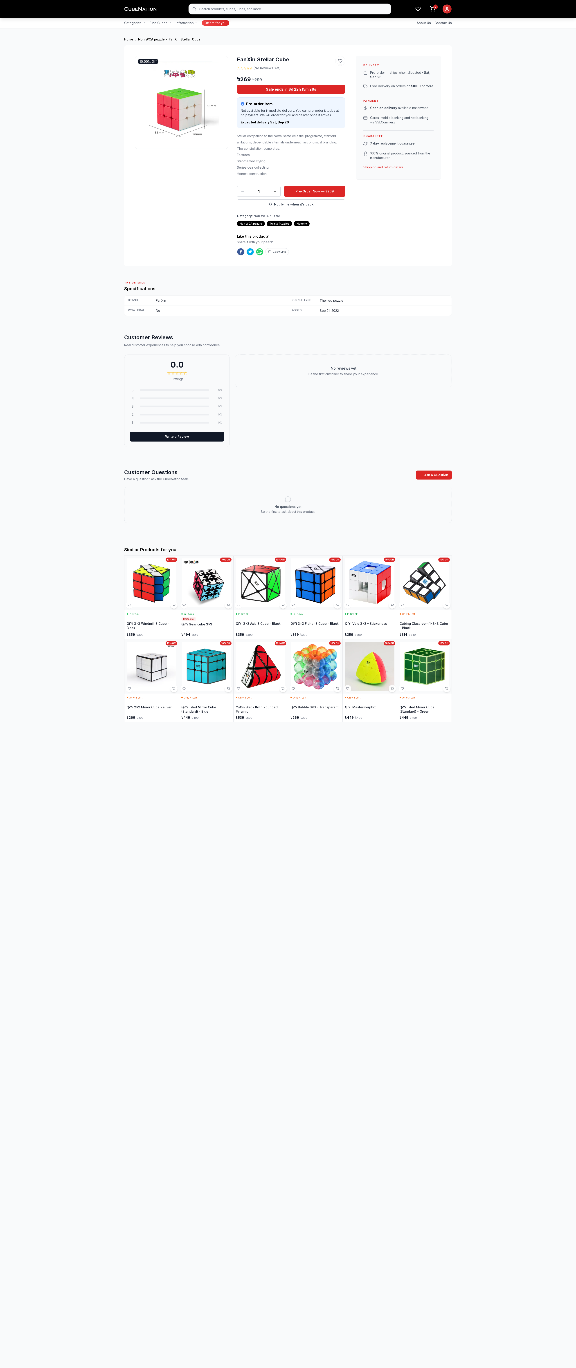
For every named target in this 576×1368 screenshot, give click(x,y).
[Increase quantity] (275, 191)
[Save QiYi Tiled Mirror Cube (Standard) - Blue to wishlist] (184, 689)
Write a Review (177, 436)
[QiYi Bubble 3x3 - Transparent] (315, 680)
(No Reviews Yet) (267, 68)
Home (128, 39)
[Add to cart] (174, 605)
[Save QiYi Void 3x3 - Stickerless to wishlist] (348, 605)
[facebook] (240, 251)
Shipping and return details (383, 167)
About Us (424, 23)
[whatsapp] (259, 251)
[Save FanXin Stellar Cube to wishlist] (340, 61)
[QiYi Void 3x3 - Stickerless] (370, 597)
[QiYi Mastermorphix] (370, 680)
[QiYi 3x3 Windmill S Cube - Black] (151, 597)
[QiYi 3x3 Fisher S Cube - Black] (315, 597)
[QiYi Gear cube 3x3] (206, 597)
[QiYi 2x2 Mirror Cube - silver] (151, 680)
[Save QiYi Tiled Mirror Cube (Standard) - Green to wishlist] (402, 689)
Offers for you (216, 23)
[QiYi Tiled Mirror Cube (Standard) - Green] (424, 680)
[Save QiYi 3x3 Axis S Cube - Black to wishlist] (238, 605)
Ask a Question (436, 475)
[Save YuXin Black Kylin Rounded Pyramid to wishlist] (238, 689)
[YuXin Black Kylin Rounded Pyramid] (261, 680)
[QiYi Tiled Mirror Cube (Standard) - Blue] (206, 680)
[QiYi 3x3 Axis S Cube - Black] (261, 597)
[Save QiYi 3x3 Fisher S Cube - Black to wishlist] (293, 605)
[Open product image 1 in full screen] (181, 102)
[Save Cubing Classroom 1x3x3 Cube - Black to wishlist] (402, 605)
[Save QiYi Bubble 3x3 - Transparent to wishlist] (293, 689)
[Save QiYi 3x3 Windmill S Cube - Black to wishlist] (129, 605)
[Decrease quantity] (242, 191)
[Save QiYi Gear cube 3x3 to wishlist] (184, 605)
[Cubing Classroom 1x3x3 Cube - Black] (424, 597)
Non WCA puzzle (151, 39)
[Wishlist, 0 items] (418, 8)
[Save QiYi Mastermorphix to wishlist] (348, 689)
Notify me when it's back (293, 204)
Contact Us (443, 23)
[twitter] (250, 251)
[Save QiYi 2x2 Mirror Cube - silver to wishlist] (129, 689)
